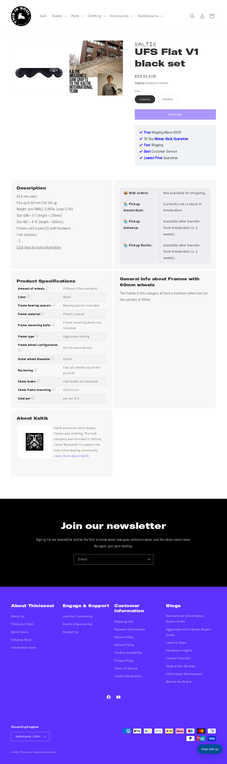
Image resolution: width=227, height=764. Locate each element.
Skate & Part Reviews (181, 666)
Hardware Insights (179, 650)
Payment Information (129, 629)
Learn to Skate (176, 643)
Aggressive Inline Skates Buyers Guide (188, 632)
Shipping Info (124, 622)
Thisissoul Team (22, 624)
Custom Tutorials (178, 658)
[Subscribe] (148, 559)
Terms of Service (126, 668)
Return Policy (124, 637)
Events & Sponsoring (77, 624)
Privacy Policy (124, 661)
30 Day (166, 139)
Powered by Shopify (44, 752)
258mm (170, 100)
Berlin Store (19, 632)
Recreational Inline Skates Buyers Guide (185, 618)
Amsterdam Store (23, 647)
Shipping (139, 83)
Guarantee (161, 158)
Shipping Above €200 (162, 132)
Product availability (128, 653)
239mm (147, 100)
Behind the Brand (178, 682)
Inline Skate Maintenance (184, 674)
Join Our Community (78, 616)
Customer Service (160, 151)
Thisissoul (26, 752)
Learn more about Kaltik (71, 456)
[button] (58, 16)
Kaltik (146, 43)
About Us (17, 616)
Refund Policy (124, 645)
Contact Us (70, 632)
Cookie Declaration (128, 676)
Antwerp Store (21, 640)
